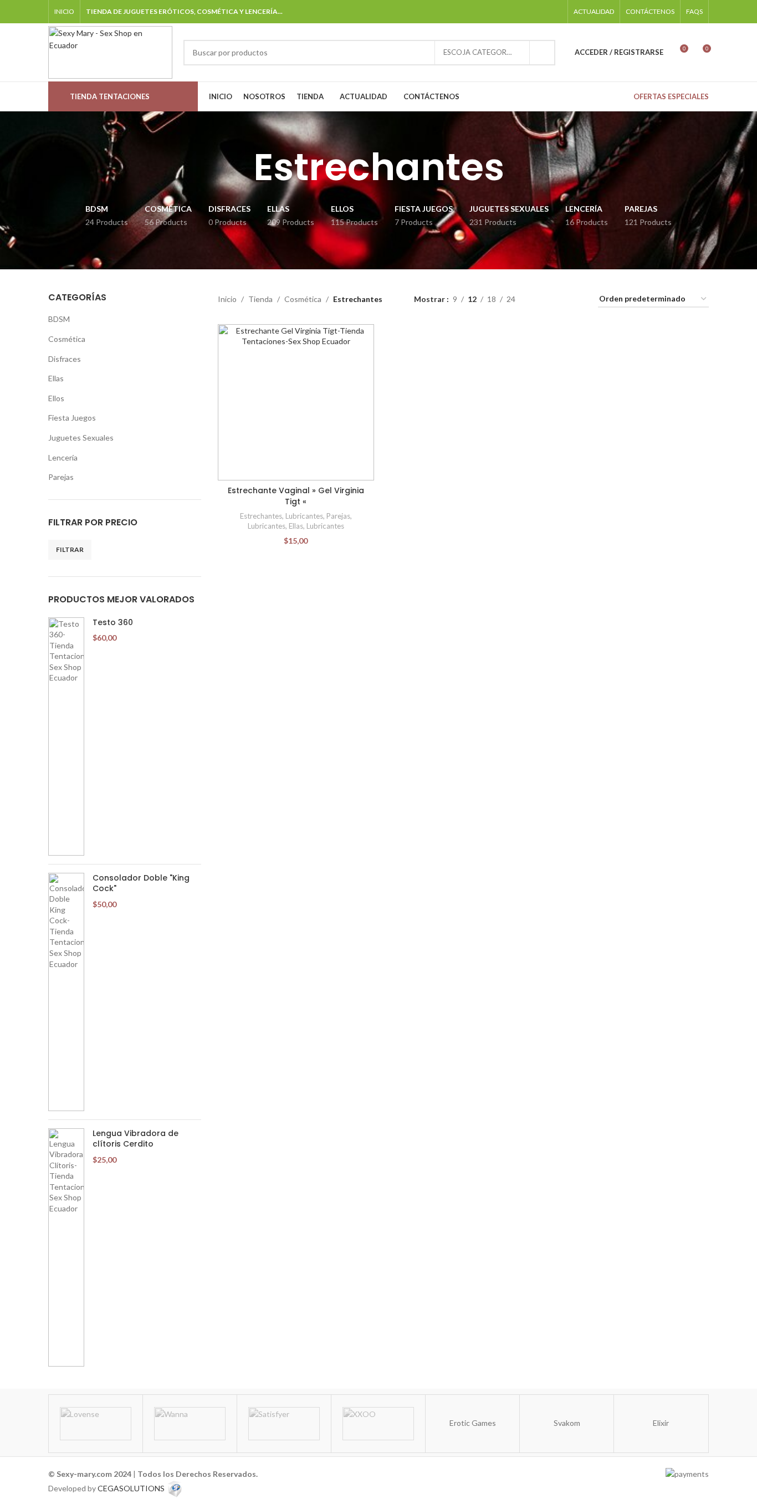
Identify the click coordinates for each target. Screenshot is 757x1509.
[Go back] (239, 167)
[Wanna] (190, 1423)
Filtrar (70, 549)
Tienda (260, 299)
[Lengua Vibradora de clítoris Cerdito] (66, 1247)
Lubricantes (304, 515)
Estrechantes (261, 515)
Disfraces (64, 359)
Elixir (661, 1423)
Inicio (227, 299)
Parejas (61, 477)
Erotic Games (472, 1423)
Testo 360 (113, 622)
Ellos (56, 398)
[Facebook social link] (498, 11)
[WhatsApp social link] (527, 11)
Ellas (56, 378)
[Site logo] (110, 51)
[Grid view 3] (558, 299)
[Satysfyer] (284, 1423)
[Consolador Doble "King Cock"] (66, 992)
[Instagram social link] (513, 11)
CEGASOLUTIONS (131, 1487)
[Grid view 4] (576, 299)
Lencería (63, 457)
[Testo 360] (66, 736)
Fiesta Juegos (72, 417)
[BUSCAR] (542, 52)
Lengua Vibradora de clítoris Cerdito (135, 1139)
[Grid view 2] (541, 299)
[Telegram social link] (555, 11)
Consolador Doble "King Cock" (141, 883)
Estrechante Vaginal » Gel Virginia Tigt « (296, 496)
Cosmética (66, 339)
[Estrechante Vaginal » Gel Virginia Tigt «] (296, 402)
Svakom (567, 1423)
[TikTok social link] (541, 11)
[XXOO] (378, 1423)
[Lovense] (95, 1423)
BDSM (59, 319)
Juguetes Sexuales (81, 437)
